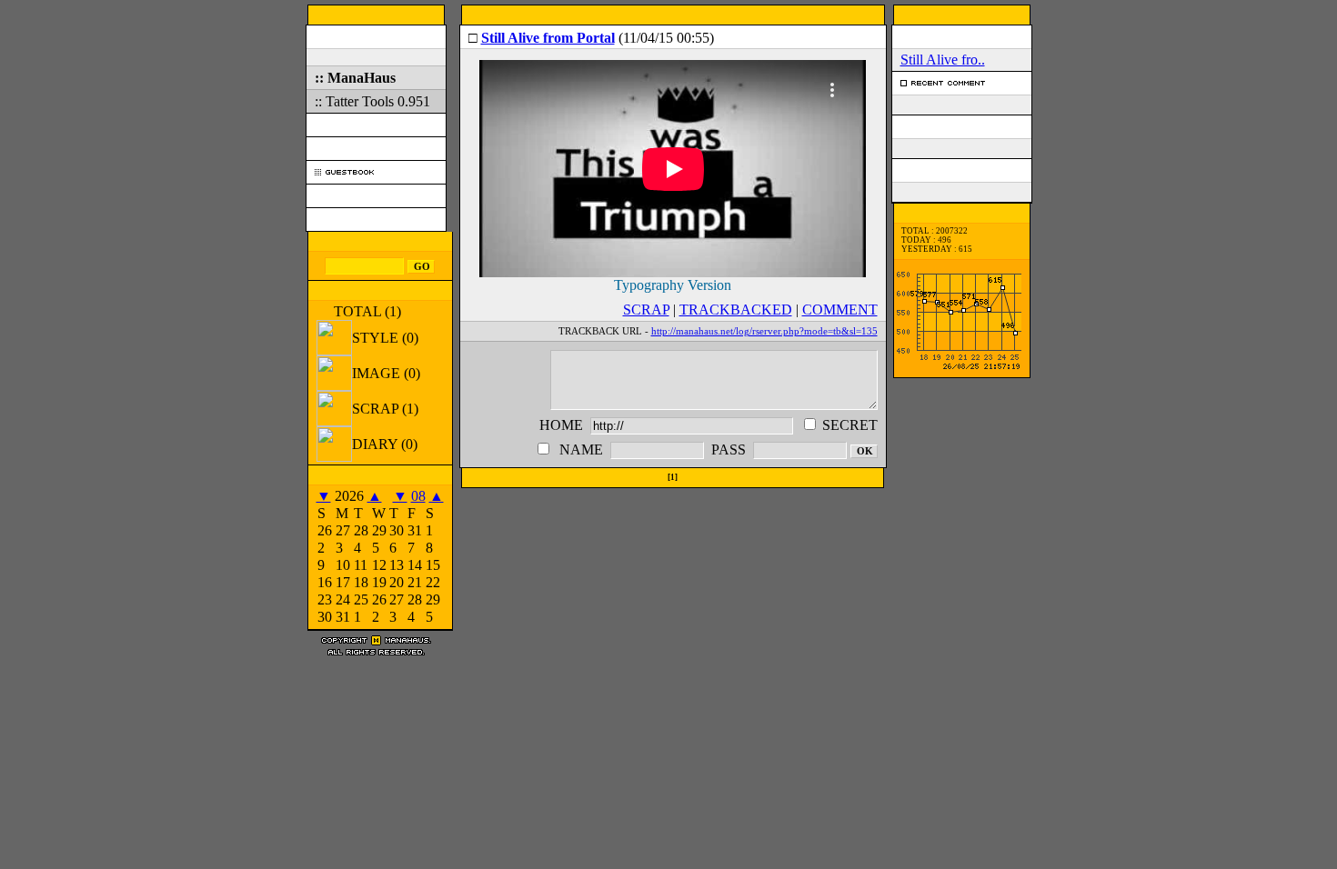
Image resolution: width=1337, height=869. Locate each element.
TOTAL (367, 311)
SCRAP (385, 408)
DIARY (384, 444)
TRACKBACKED (735, 309)
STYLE (385, 337)
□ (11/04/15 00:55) (591, 37)
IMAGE (386, 373)
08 (418, 496)
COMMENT (840, 309)
